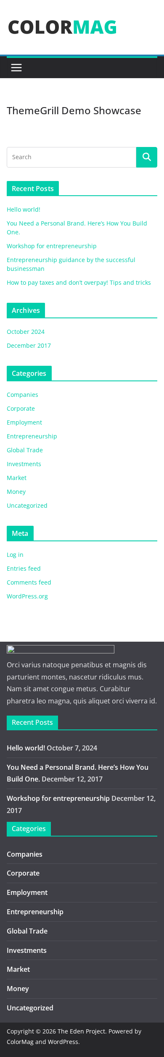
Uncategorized (27, 505)
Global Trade (25, 450)
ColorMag (20, 1042)
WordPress (63, 1042)
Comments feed (29, 582)
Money (16, 492)
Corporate (21, 408)
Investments (24, 464)
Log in (15, 555)
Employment (24, 422)
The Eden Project (81, 1031)
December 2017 (29, 345)
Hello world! (23, 209)
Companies (22, 395)
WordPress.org (27, 596)
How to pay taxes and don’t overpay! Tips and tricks (79, 282)
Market (16, 478)
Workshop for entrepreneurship (52, 246)
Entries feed (24, 568)
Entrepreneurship (32, 436)
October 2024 (26, 332)
